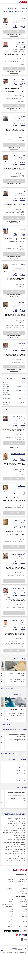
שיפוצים (19, 5)
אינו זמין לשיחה (14, 31)
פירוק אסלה (22, 398)
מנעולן (11, 909)
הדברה (25, 909)
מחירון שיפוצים (21, 378)
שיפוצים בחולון (21, 773)
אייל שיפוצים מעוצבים (18, 454)
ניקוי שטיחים (10, 916)
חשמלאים (24, 921)
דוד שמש (24, 906)
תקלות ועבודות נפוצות (18, 659)
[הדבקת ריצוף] (15, 667)
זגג (26, 914)
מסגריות (11, 911)
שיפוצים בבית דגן (20, 764)
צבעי (12, 919)
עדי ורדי (22, 191)
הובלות (25, 911)
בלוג (12, 891)
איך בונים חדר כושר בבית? (17, 709)
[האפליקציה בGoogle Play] (15, 931)
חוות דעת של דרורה (19, 58)
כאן (21, 862)
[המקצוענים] (23, 2)
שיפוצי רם (22, 343)
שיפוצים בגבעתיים (20, 770)
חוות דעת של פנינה (19, 173)
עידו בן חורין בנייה (19, 155)
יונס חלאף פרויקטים (18, 116)
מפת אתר (23, 948)
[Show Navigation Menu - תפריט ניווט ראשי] (1, 1)
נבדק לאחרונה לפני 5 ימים (19, 345)
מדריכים (24, 893)
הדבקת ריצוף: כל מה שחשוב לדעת (17, 674)
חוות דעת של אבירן (19, 604)
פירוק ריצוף (22, 382)
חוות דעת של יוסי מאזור (18, 469)
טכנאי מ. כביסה (23, 926)
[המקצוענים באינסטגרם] (23, 935)
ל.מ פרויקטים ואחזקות (18, 554)
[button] (3, 14)
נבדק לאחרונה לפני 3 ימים (19, 624)
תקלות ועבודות (9, 888)
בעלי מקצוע (24, 5)
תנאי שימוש (14, 948)
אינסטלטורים (23, 901)
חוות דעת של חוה (20, 284)
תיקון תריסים (10, 926)
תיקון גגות (10, 924)
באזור (16, 8)
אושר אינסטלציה (19, 79)
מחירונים (24, 888)
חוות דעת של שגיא (19, 572)
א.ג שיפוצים (21, 42)
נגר (12, 914)
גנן (26, 904)
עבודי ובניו (22, 18)
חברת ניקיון (24, 919)
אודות (25, 877)
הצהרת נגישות (18, 949)
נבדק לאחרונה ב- (19, 22)
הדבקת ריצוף (21, 402)
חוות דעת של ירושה (19, 504)
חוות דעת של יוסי (20, 638)
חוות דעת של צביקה (19, 538)
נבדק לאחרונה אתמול (20, 44)
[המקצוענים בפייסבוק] (20, 935)
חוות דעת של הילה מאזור (18, 359)
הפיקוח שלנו (23, 879)
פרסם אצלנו (10, 879)
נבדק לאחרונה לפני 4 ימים (19, 195)
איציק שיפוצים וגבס (19, 588)
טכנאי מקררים (9, 906)
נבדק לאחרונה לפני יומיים (20, 159)
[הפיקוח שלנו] (2, 951)
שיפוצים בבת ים (21, 767)
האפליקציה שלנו (22, 881)
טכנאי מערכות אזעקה (7, 904)
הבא (15, 857)
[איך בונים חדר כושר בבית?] (15, 702)
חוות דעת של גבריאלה (19, 95)
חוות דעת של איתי (20, 209)
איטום (25, 899)
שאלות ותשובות (23, 891)
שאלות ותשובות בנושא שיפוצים (15, 730)
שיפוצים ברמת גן (20, 780)
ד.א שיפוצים (21, 302)
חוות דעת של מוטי (20, 135)
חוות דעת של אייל (20, 320)
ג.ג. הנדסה (21, 486)
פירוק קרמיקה (21, 386)
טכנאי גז (24, 924)
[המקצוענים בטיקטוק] (25, 935)
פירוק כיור (22, 394)
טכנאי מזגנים (10, 899)
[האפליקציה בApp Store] (7, 931)
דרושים (11, 877)
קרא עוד (22, 328)
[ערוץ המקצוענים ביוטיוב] (17, 935)
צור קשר (11, 881)
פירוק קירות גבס (20, 390)
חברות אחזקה (23, 916)
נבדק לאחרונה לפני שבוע (20, 455)
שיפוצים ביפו (21, 777)
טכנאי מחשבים (9, 901)
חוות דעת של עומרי (19, 434)
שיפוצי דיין (22, 229)
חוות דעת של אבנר (19, 245)
